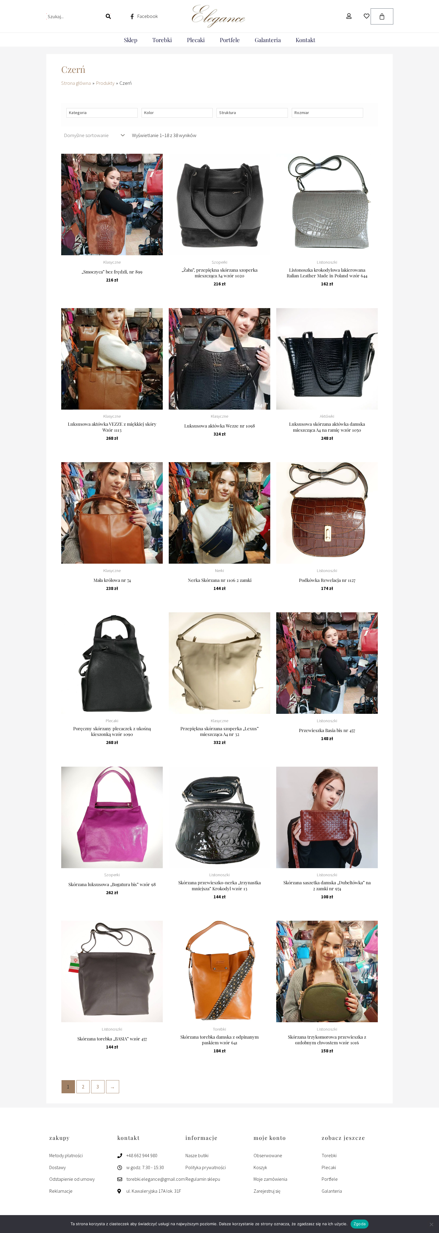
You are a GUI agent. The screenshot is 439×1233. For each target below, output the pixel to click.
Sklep (130, 40)
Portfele (230, 40)
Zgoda (360, 1223)
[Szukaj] (108, 16)
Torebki (162, 40)
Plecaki (196, 40)
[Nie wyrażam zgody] (431, 1224)
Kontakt (305, 40)
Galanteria (268, 40)
